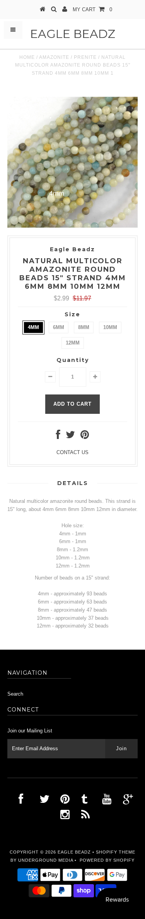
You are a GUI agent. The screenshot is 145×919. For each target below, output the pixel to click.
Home (27, 57)
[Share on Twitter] (70, 436)
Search (15, 694)
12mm (73, 343)
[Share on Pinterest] (84, 436)
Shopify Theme (115, 852)
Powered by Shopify (107, 860)
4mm (33, 327)
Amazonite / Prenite (68, 57)
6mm (58, 327)
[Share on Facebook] (58, 436)
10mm (110, 327)
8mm (83, 327)
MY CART (92, 9)
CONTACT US (72, 452)
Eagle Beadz (72, 34)
